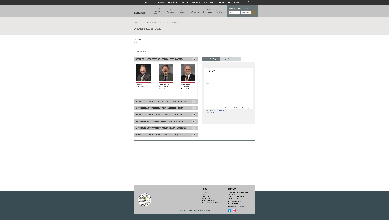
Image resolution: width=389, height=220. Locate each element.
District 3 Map (209, 113)
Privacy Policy (206, 196)
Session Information (182, 11)
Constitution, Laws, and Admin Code (157, 11)
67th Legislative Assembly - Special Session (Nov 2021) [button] (161, 101)
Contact (237, 2)
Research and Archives (219, 11)
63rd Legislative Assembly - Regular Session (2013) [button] (159, 135)
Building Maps (208, 2)
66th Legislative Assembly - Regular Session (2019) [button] (159, 108)
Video (229, 2)
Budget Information (207, 11)
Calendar (220, 2)
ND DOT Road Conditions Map (211, 202)
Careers (145, 2)
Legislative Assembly (170, 11)
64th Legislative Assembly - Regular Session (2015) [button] (159, 121)
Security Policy (206, 198)
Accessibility (205, 192)
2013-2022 (164, 22)
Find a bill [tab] (232, 8)
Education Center (193, 2)
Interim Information (195, 11)
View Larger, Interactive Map (215, 110)
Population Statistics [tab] (230, 59)
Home (136, 22)
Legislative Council (158, 2)
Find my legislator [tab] (243, 8)
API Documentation (208, 200)
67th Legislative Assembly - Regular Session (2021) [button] (159, 59)
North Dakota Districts (149, 22)
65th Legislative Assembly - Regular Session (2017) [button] (159, 115)
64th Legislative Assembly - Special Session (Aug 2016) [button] (161, 128)
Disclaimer (205, 194)
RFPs (182, 2)
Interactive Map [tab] (210, 59)
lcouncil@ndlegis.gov (238, 206)
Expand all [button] (140, 52)
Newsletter (172, 2)
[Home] (140, 11)
